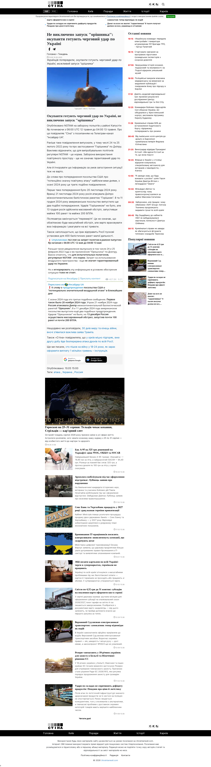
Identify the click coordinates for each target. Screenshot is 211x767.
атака (57, 372)
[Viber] (59, 49)
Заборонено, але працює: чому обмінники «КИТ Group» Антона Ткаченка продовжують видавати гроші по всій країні (150, 206)
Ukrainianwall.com (109, 760)
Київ (90, 11)
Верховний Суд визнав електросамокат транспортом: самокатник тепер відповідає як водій (132, 18)
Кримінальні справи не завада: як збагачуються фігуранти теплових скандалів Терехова (150, 231)
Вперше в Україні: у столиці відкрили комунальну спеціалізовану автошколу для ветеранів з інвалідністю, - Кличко (150, 165)
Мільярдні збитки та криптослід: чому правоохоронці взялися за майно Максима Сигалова (148, 193)
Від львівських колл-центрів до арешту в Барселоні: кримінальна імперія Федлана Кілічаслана (150, 140)
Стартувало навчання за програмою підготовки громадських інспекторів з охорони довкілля (148, 56)
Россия (78, 372)
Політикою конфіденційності (118, 16)
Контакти (125, 755)
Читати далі (85, 718)
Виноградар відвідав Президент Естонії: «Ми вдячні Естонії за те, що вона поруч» (150, 152)
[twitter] (153, 4)
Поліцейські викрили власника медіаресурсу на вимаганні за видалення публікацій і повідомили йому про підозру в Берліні (150, 83)
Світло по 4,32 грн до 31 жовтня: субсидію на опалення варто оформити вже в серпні (72, 18)
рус (54, 11)
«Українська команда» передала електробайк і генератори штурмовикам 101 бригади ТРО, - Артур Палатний (150, 42)
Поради (108, 11)
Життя (127, 11)
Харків (164, 11)
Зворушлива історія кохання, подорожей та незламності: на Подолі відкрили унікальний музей (150, 69)
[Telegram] (54, 49)
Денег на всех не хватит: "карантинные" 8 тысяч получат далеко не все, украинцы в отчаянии (134, 24)
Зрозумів (171, 16)
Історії (145, 11)
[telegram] (149, 4)
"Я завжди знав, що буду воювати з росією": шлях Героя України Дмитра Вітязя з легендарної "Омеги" (150, 179)
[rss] (156, 4)
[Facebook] (49, 49)
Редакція (114, 755)
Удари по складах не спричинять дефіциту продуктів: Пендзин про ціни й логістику (72, 24)
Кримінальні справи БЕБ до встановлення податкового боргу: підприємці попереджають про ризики (148, 127)
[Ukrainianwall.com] (55, 4)
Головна (73, 11)
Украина (67, 372)
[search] (163, 4)
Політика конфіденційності (94, 755)
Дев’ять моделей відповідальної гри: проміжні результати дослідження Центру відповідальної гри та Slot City (149, 98)
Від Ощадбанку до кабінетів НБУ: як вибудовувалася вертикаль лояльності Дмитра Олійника (150, 219)
